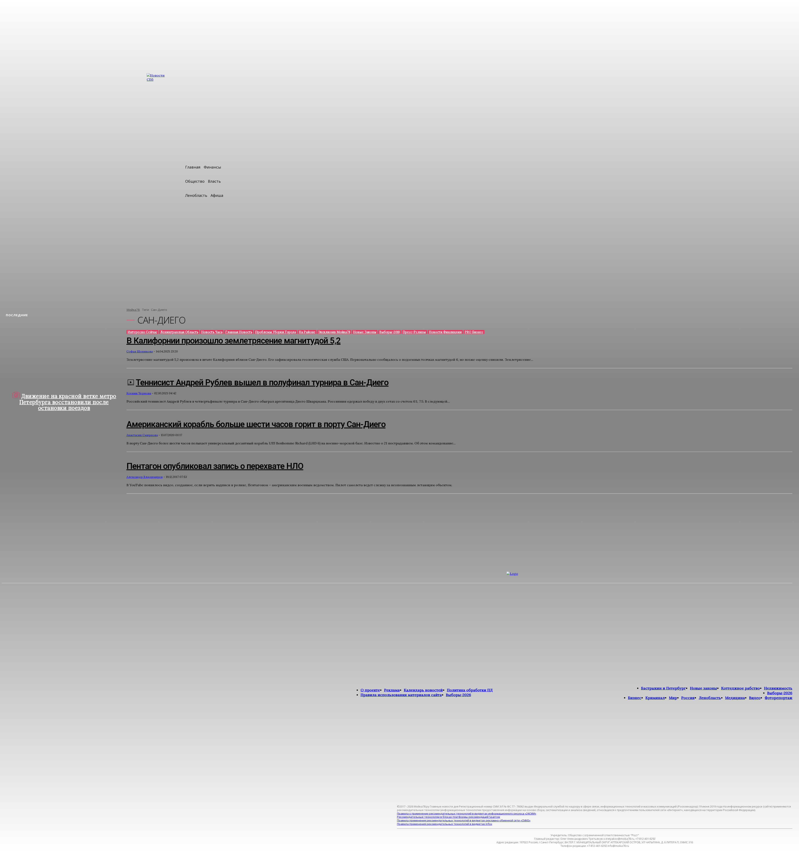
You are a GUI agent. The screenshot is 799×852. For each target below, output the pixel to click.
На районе (307, 332)
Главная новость (238, 332)
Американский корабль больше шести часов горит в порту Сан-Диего (256, 424)
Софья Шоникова (140, 351)
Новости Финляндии (445, 332)
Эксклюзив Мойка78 (334, 332)
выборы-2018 (389, 332)
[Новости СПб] (159, 187)
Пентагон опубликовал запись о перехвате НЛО (215, 466)
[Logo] (620, 686)
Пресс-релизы (414, 332)
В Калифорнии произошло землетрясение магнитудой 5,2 (234, 341)
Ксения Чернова (139, 393)
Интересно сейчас (142, 332)
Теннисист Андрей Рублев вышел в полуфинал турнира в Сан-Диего (262, 382)
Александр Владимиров (145, 477)
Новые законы (364, 332)
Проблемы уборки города (275, 332)
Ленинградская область (179, 332)
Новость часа (211, 332)
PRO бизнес (474, 332)
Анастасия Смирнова (142, 435)
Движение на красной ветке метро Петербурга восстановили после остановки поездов (67, 402)
